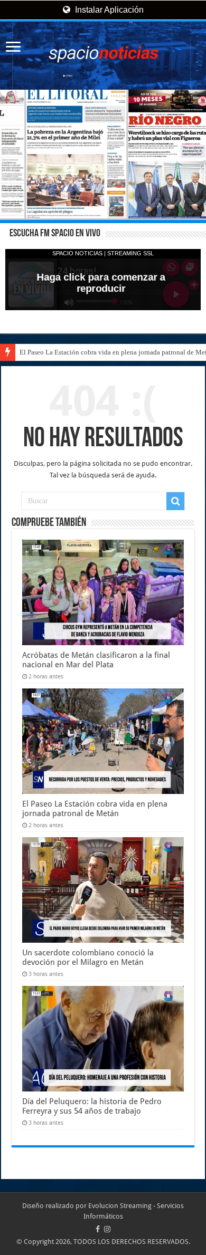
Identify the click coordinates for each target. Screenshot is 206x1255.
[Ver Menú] (13, 47)
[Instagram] (107, 1229)
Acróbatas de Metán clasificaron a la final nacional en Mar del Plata (96, 659)
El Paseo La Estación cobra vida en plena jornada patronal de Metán (94, 808)
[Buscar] (175, 501)
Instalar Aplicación (108, 9)
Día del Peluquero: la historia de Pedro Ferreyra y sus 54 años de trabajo (92, 1106)
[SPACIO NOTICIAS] (103, 56)
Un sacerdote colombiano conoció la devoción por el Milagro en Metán (88, 957)
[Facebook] (98, 1229)
